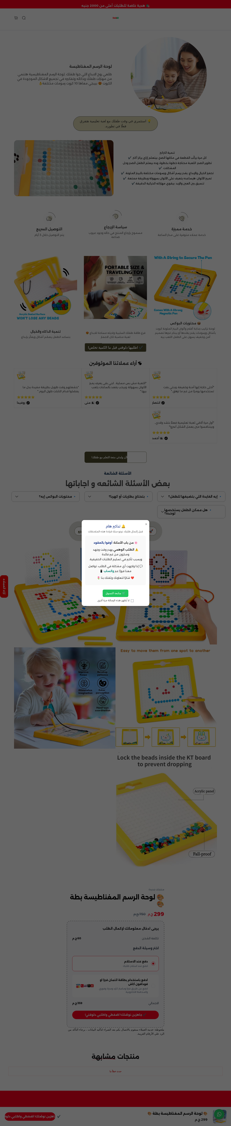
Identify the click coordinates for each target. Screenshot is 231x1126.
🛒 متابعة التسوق (115, 593)
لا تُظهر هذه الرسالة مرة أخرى (113, 600)
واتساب (109, 571)
